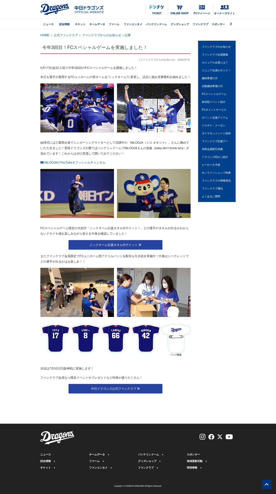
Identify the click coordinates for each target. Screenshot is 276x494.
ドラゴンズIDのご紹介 (215, 157)
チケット (80, 24)
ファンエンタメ (133, 24)
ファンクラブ (200, 24)
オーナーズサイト (224, 13)
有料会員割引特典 (212, 149)
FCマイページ (202, 13)
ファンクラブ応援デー (215, 141)
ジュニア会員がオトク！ (216, 70)
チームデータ (97, 24)
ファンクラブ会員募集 (215, 54)
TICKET (157, 13)
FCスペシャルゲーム (214, 94)
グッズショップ (180, 24)
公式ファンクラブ (66, 35)
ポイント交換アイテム (215, 117)
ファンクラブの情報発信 (216, 180)
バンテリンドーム (156, 24)
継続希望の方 (210, 78)
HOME (44, 35)
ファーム (114, 24)
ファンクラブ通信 (212, 188)
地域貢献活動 (195, 461)
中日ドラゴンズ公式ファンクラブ (114, 388)
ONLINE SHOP (179, 13)
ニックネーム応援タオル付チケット (114, 244)
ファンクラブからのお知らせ (101, 35)
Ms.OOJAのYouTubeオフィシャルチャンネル (74, 162)
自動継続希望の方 (212, 86)
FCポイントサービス (214, 109)
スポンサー (218, 24)
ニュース (48, 24)
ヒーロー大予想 (211, 165)
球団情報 (192, 467)
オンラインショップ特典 (216, 172)
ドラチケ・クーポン (213, 125)
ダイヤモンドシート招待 (216, 133)
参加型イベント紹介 (213, 102)
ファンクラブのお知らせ (216, 46)
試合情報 (64, 24)
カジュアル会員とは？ (215, 62)
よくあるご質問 (211, 196)
